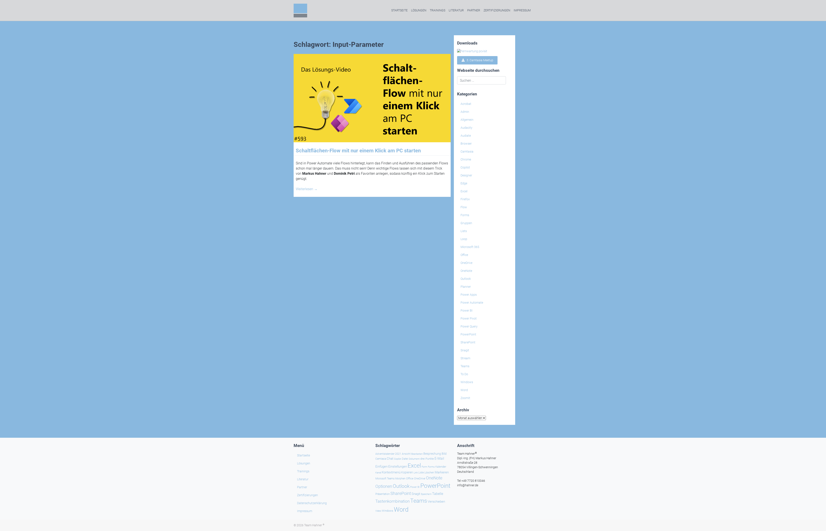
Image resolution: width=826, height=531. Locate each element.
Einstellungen (397, 466)
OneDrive (466, 263)
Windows (467, 382)
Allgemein (467, 119)
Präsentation (382, 494)
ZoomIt (465, 398)
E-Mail (439, 458)
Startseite (399, 10)
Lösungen (418, 10)
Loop (464, 239)
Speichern (426, 494)
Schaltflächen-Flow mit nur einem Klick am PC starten (358, 151)
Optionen (383, 486)
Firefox (465, 199)
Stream (465, 358)
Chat (390, 459)
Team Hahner (314, 525)
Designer (466, 175)
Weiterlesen (306, 189)
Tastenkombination (392, 501)
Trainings (437, 10)
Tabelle (437, 494)
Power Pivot (469, 318)
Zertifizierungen (497, 10)
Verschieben (436, 501)
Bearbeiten (417, 454)
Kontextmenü (391, 472)
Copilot (465, 167)
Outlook (466, 278)
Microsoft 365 (470, 247)
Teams (465, 366)
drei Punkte (427, 458)
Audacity (466, 127)
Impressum (522, 10)
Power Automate (472, 302)
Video (378, 511)
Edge (464, 183)
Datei (405, 458)
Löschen (429, 472)
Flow (464, 207)
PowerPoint (468, 334)
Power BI (467, 310)
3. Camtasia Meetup (479, 60)
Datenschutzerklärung (312, 503)
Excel (464, 191)
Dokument (414, 459)
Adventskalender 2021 (388, 453)
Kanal (378, 472)
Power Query (469, 326)
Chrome (466, 159)
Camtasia (467, 151)
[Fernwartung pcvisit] (472, 51)
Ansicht (406, 453)
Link (416, 472)
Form (424, 466)
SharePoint (468, 342)
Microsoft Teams (385, 478)
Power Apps (469, 294)
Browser (466, 143)
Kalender (440, 466)
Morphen (400, 478)
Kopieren (407, 472)
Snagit (465, 350)
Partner (473, 10)
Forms (465, 215)
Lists (464, 231)
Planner (466, 286)
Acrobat (466, 104)
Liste (421, 472)
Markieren (442, 472)
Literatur (456, 10)
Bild (444, 453)
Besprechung (432, 453)
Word (464, 390)
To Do (464, 374)
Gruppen (466, 223)
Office (464, 255)
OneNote (466, 270)
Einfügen (381, 466)
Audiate (466, 135)
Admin (465, 111)
